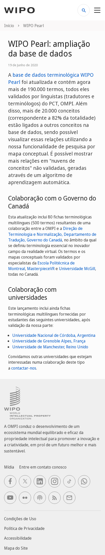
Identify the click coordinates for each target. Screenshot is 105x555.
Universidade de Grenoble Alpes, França (48, 341)
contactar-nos (23, 368)
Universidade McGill (77, 268)
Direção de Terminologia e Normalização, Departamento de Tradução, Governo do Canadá (52, 234)
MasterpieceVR (41, 268)
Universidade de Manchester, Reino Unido (50, 347)
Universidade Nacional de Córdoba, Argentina (53, 335)
